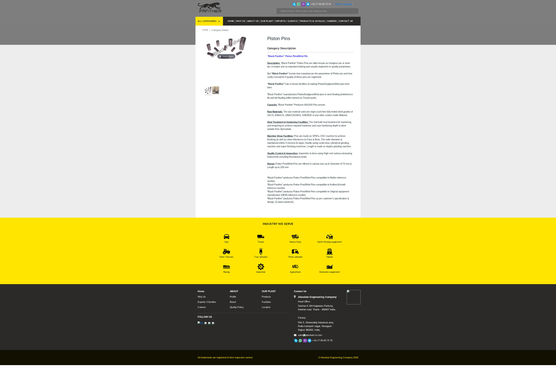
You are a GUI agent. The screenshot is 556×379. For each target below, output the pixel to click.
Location (266, 307)
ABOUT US (253, 21)
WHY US (240, 21)
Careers (202, 307)
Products (266, 297)
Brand (233, 302)
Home (231, 21)
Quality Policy (237, 307)
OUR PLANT (267, 21)
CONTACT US (346, 21)
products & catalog (312, 21)
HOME (205, 30)
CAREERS (331, 21)
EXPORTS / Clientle (286, 21)
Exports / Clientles (207, 302)
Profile (233, 297)
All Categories (207, 21)
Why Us (202, 297)
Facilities (266, 302)
